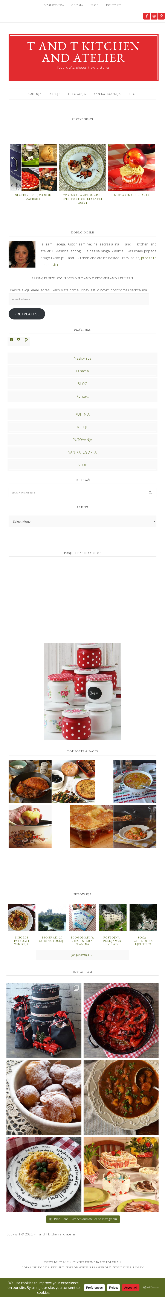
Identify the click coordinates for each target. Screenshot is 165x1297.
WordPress (122, 1267)
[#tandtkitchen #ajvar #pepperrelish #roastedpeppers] (121, 1020)
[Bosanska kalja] (30, 782)
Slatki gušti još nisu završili (33, 197)
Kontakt (82, 396)
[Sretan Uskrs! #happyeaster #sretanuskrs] (121, 1174)
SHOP (82, 465)
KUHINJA (82, 414)
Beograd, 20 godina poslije (52, 939)
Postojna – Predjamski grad (113, 941)
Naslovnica (83, 358)
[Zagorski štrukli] (91, 827)
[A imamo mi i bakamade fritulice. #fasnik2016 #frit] (43, 1097)
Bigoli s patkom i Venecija (21, 941)
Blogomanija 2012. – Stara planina (82, 941)
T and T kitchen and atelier (83, 52)
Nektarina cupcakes (131, 195)
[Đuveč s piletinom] (134, 827)
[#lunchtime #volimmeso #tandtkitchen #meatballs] (43, 1174)
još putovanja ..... (83, 955)
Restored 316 (110, 1262)
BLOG (82, 383)
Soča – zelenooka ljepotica (143, 941)
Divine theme (84, 1262)
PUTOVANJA (82, 439)
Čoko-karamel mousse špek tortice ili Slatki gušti (82, 198)
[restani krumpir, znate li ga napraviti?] (30, 827)
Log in (138, 1267)
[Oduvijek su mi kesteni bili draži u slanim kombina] (121, 1097)
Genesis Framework (95, 1267)
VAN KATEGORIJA (82, 452)
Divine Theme (62, 1267)
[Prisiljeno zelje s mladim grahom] (134, 782)
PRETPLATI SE (27, 313)
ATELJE (82, 427)
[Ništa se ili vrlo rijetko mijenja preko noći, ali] (43, 1020)
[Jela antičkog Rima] (73, 782)
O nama (82, 371)
